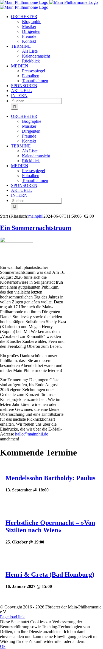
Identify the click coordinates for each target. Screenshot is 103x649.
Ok (2, 646)
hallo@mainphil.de (31, 434)
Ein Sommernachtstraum (35, 227)
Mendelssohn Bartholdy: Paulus (50, 478)
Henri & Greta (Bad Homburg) (49, 574)
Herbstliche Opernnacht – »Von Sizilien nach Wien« (50, 526)
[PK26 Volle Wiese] (16, 241)
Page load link (12, 616)
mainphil (35, 216)
